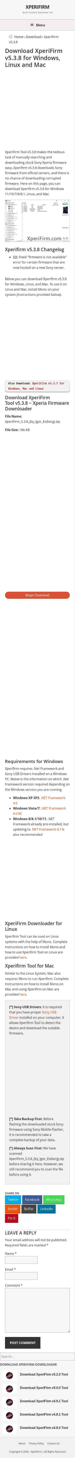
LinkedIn (46, 1209)
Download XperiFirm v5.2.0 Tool (44, 1374)
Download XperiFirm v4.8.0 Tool (44, 1428)
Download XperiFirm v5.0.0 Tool (44, 1387)
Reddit (13, 1209)
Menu (40, 25)
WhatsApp (54, 1199)
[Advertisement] (37, 110)
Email (10, 1269)
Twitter (13, 1199)
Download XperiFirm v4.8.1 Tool (44, 1414)
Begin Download (37, 595)
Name (11, 1253)
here (22, 957)
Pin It (11, 1218)
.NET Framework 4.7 (46, 829)
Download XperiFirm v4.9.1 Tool (44, 1401)
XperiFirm (37, 6)
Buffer (29, 1209)
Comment (14, 1285)
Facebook (32, 1199)
